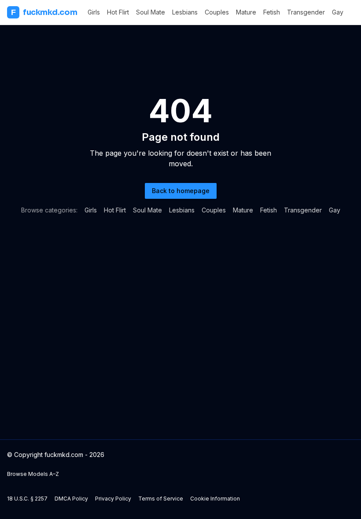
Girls (94, 12)
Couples (217, 12)
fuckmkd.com (44, 12)
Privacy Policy (113, 498)
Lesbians (185, 12)
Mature (246, 12)
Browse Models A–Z (33, 474)
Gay (337, 12)
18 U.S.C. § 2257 (27, 498)
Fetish (271, 12)
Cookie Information (215, 498)
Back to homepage (181, 190)
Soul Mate (150, 12)
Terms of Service (160, 498)
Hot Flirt (118, 12)
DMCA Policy (71, 498)
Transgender (306, 12)
